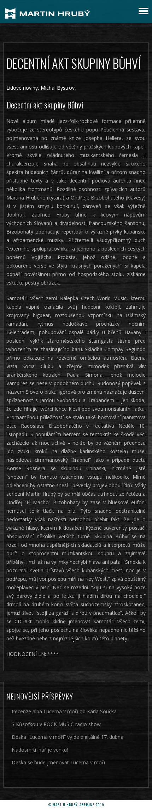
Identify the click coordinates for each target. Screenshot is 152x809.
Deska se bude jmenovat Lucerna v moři (58, 762)
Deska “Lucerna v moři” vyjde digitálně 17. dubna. (68, 737)
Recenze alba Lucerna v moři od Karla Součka (64, 711)
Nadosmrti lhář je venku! (40, 749)
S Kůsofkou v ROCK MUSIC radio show (56, 724)
